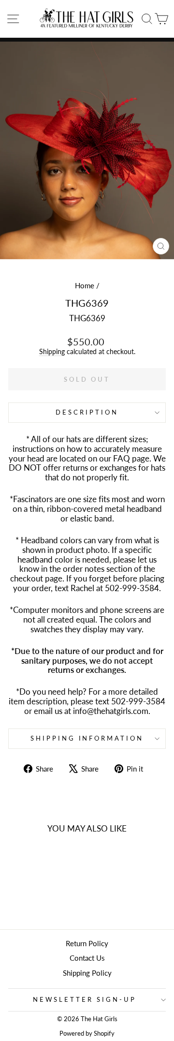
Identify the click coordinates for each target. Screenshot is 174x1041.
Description (87, 412)
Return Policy (87, 943)
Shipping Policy (87, 972)
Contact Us (87, 957)
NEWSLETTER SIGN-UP (84, 999)
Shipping (52, 351)
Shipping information (87, 738)
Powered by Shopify (87, 1033)
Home (84, 285)
